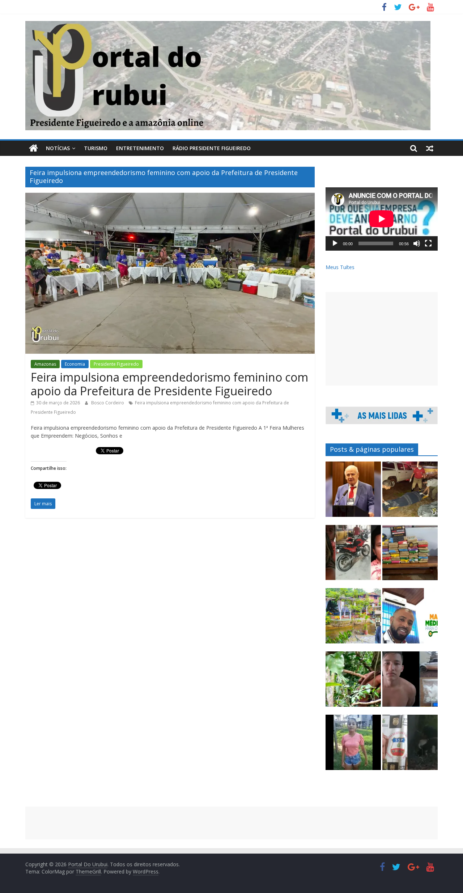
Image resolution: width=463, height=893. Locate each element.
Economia (75, 364)
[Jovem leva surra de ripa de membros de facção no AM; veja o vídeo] (353, 746)
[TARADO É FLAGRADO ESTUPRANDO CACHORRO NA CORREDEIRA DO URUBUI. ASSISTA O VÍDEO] (410, 746)
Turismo (95, 148)
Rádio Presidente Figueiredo (212, 148)
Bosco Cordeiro (108, 403)
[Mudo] (416, 243)
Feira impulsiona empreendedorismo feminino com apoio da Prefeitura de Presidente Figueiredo (169, 384)
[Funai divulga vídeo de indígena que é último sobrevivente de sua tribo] (353, 682)
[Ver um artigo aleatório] (430, 148)
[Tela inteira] (428, 243)
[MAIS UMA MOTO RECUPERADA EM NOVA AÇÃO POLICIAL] (353, 556)
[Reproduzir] (335, 243)
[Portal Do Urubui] (33, 148)
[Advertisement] (382, 339)
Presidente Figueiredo (116, 364)
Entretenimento (140, 148)
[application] (382, 218)
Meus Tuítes (340, 267)
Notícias (58, 148)
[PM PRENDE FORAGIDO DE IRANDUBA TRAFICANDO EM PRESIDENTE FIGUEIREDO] (410, 682)
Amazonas (45, 364)
